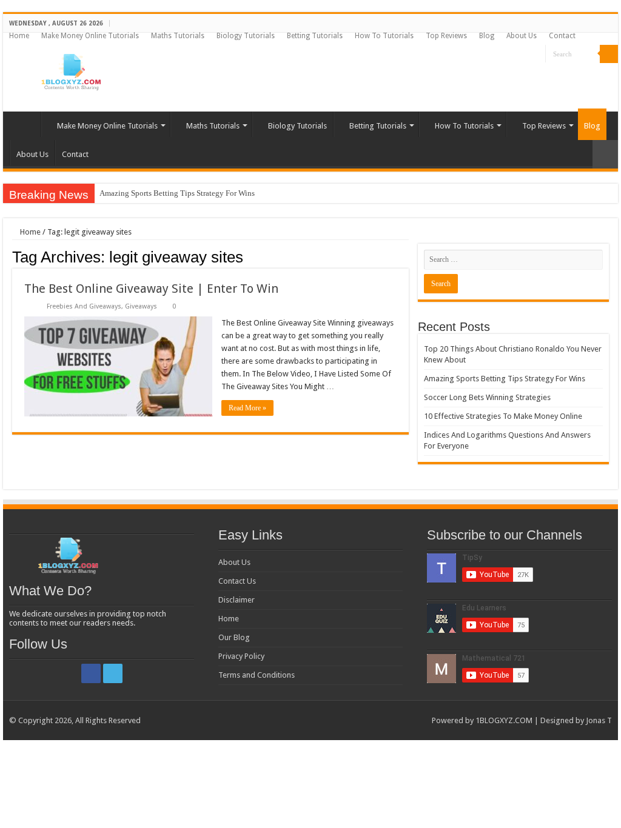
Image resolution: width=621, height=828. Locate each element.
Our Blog (234, 637)
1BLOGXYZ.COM (503, 720)
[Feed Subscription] (405, 256)
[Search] (609, 54)
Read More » (247, 408)
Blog (486, 36)
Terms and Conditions (256, 674)
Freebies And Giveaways (84, 306)
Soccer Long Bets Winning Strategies (487, 397)
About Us (521, 36)
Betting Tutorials (315, 36)
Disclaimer (236, 599)
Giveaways (141, 306)
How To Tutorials (384, 36)
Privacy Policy (241, 656)
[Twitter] (536, 54)
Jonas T (599, 720)
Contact (562, 36)
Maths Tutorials (177, 36)
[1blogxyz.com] (69, 69)
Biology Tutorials (246, 36)
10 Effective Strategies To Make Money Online (503, 416)
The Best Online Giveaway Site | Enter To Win (151, 288)
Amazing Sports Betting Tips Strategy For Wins (177, 193)
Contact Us (237, 581)
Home (19, 36)
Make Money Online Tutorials (90, 36)
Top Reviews (446, 36)
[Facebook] (524, 54)
